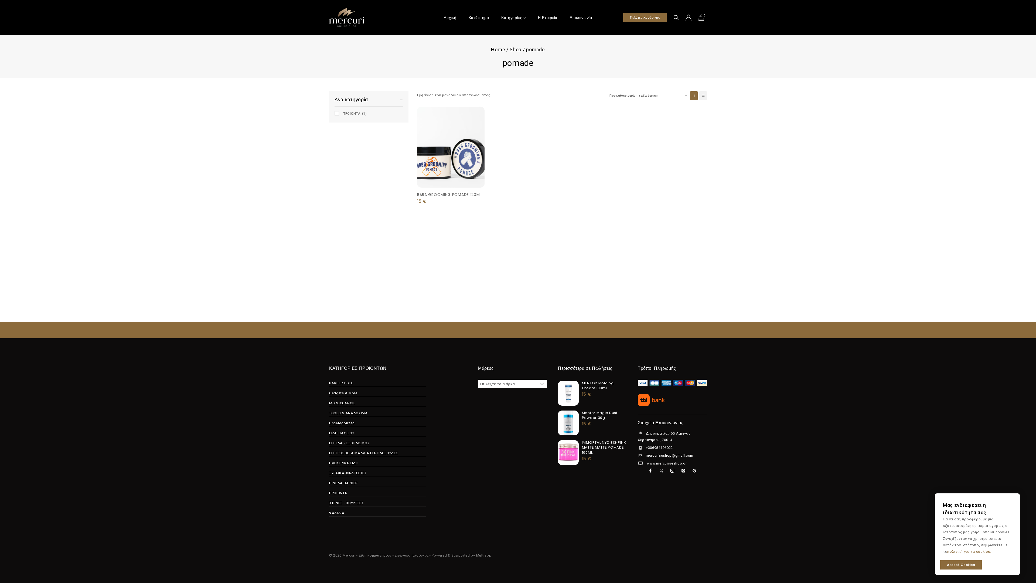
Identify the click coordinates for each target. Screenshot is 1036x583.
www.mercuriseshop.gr (666, 463)
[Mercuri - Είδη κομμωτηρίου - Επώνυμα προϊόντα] (346, 17)
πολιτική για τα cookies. (969, 552)
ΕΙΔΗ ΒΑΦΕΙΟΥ (341, 433)
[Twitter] (661, 471)
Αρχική (450, 17)
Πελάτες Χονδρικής (645, 17)
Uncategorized (342, 423)
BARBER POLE (341, 383)
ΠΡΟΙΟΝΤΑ (355, 113)
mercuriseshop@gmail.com (669, 455)
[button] (450, 175)
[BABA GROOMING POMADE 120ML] (451, 147)
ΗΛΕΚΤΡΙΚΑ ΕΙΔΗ (344, 463)
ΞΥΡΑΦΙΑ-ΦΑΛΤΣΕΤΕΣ (348, 473)
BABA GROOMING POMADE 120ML (449, 194)
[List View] (703, 95)
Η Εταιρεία (547, 17)
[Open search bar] (676, 17)
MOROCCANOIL (342, 403)
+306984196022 (659, 448)
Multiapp (484, 555)
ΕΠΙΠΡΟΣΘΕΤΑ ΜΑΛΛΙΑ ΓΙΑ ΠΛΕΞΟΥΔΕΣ (363, 453)
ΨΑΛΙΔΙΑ (337, 513)
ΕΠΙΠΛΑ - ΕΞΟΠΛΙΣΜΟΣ (349, 443)
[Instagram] (672, 471)
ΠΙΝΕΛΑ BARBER (343, 483)
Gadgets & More (343, 393)
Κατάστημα (479, 17)
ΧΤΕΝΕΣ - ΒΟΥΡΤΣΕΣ (346, 503)
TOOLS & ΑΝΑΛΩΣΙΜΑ (348, 413)
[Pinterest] (683, 471)
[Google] (694, 471)
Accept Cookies (961, 564)
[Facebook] (650, 471)
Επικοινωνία (581, 17)
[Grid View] (694, 95)
